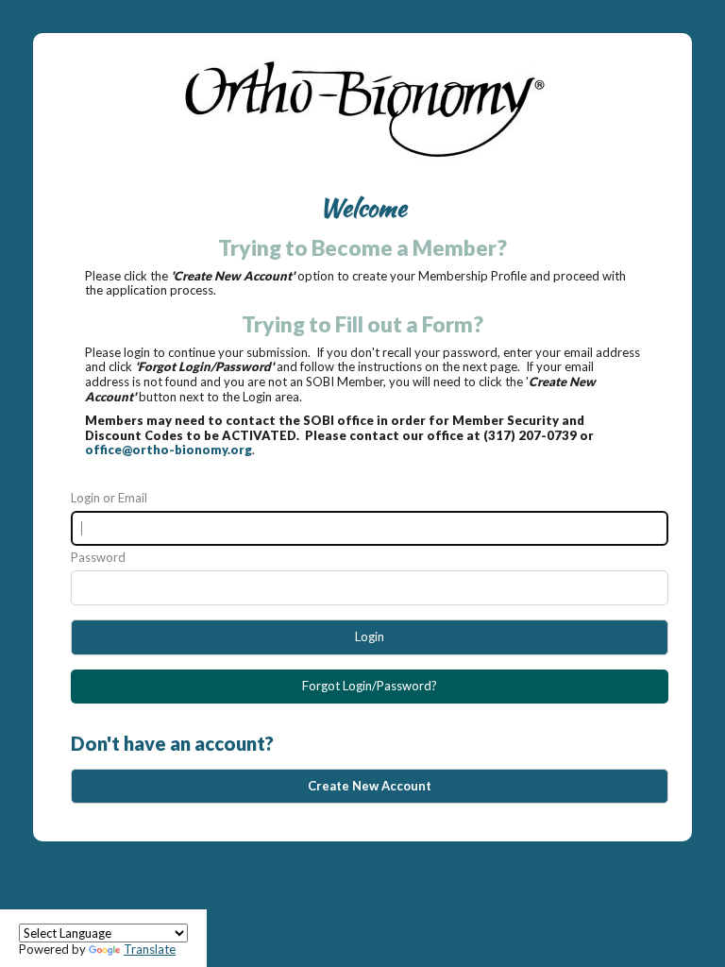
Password (98, 558)
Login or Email (109, 498)
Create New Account (369, 785)
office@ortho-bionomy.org (168, 449)
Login (369, 636)
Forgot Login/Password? (369, 685)
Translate (150, 949)
